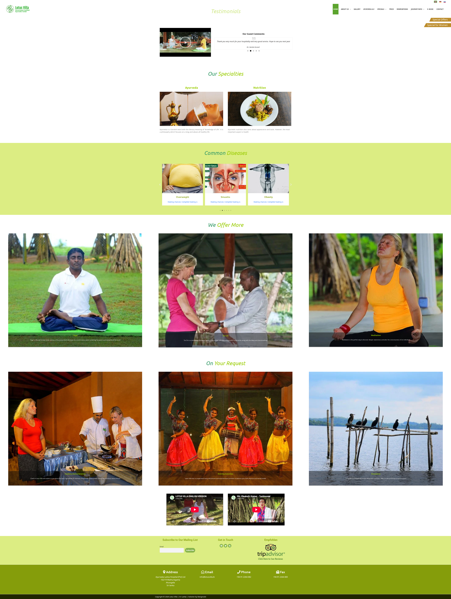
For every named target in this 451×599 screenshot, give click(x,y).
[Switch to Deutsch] (440, 2)
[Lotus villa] (18, 9)
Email (161, 547)
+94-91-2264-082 (244, 577)
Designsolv (202, 597)
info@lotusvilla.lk (207, 577)
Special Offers (440, 19)
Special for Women (437, 25)
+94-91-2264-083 (280, 577)
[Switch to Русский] (445, 2)
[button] (350, 9)
